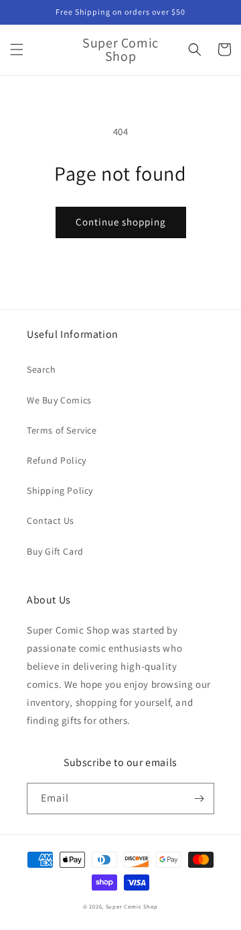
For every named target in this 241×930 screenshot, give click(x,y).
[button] (16, 49)
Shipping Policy (60, 490)
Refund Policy (56, 460)
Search (41, 369)
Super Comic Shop (132, 906)
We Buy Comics (59, 400)
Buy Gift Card (55, 551)
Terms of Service (62, 430)
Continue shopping (121, 221)
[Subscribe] (199, 798)
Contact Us (50, 521)
